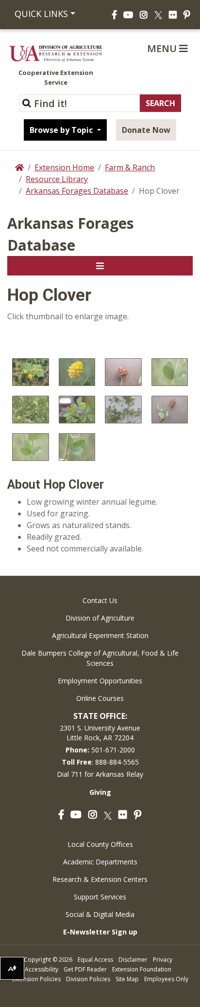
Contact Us (100, 600)
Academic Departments (100, 861)
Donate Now (146, 130)
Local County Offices (100, 844)
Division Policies (88, 979)
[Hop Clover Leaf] (169, 372)
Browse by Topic (62, 130)
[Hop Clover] (123, 409)
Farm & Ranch (130, 167)
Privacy (162, 959)
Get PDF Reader (85, 969)
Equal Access (95, 959)
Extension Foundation (141, 969)
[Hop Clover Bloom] (77, 372)
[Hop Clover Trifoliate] (77, 409)
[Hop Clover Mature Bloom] (123, 372)
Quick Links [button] (41, 13)
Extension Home (64, 167)
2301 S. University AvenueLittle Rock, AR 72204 (100, 732)
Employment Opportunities (100, 680)
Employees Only (166, 979)
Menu (163, 48)
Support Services (100, 896)
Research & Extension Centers (100, 879)
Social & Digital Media (100, 914)
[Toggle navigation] (100, 265)
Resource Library (57, 179)
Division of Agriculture (100, 618)
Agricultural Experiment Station (100, 635)
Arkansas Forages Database (77, 190)
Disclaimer (133, 959)
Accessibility (41, 969)
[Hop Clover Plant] (30, 372)
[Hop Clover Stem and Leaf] (30, 447)
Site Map (127, 979)
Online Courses (100, 698)
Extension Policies (36, 979)
